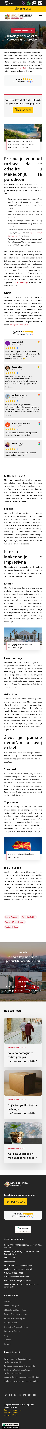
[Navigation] (23, 957)
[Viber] (24, 2)
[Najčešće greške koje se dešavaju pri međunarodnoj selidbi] (23, 1094)
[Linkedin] (24, 1395)
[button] (23, 80)
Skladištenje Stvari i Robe (15, 1310)
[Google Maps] (20, 1395)
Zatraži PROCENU (15, 1201)
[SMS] (34, 2)
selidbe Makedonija (20, 282)
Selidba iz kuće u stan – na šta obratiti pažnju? (21, 1381)
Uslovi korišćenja (10, 1415)
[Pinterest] (15, 1395)
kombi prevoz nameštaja (18, 325)
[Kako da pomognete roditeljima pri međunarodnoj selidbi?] (23, 1042)
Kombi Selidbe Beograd (14, 1318)
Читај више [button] (9, 387)
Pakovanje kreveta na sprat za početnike (19, 1366)
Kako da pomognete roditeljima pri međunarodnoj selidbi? (17, 1360)
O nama (7, 1339)
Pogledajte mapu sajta (12, 1410)
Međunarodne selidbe (16, 1047)
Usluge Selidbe (10, 1322)
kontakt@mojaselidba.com (17, 1280)
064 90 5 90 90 (24, 8)
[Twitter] (29, 1395)
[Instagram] (5, 1395)
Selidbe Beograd (11, 1305)
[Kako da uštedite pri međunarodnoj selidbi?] (23, 1143)
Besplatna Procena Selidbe (16, 1327)
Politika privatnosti (11, 1412)
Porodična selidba (29, 917)
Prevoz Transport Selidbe (15, 1314)
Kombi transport (11, 917)
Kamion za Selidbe (12, 1331)
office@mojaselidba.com (16, 1277)
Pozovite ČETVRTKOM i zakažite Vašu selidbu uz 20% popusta (23, 101)
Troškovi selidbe (11, 927)
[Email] (40, 2)
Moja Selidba (23, 68)
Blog (6, 1335)
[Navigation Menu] (40, 16)
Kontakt (7, 1344)
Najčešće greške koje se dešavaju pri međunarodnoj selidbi (18, 1371)
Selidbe (7, 1301)
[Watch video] (34, 1395)
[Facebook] (10, 1395)
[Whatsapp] (29, 2)
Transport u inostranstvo (15, 922)
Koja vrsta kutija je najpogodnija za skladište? (21, 1377)
